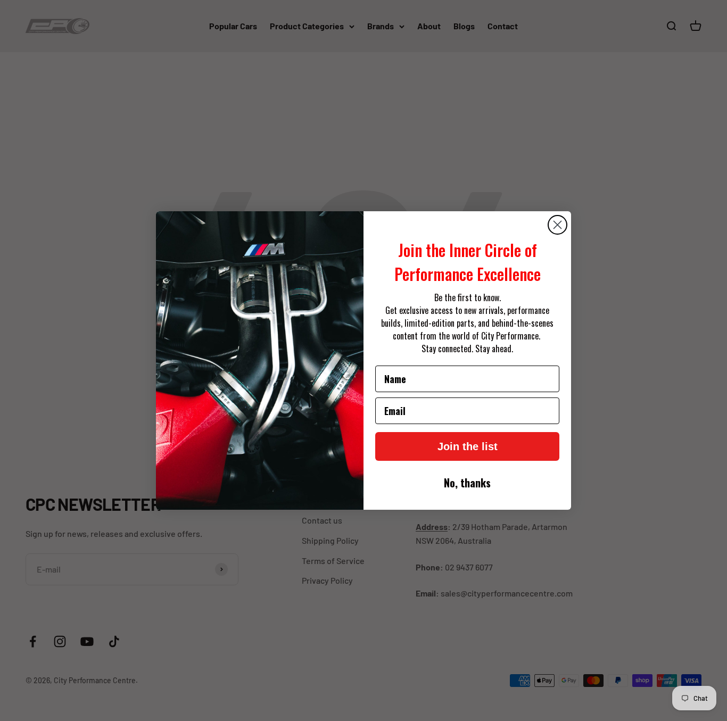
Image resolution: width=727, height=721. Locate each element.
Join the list (467, 446)
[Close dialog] (557, 225)
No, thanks (467, 483)
